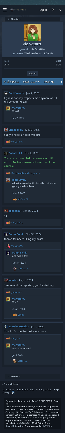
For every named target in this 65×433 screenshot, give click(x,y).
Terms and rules (25, 389)
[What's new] (53, 10)
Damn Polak (16, 234)
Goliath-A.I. (15, 153)
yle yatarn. (18, 108)
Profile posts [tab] (11, 81)
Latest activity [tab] (31, 81)
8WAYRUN (47, 426)
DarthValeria (16, 93)
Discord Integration (14, 426)
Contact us (8, 389)
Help (56, 389)
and (25, 173)
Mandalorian (12, 384)
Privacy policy (43, 389)
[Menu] (5, 10)
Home (6, 392)
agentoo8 (14, 210)
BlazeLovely (15, 129)
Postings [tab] (49, 81)
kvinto (12, 280)
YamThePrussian (18, 326)
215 (6, 64)
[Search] (60, 10)
